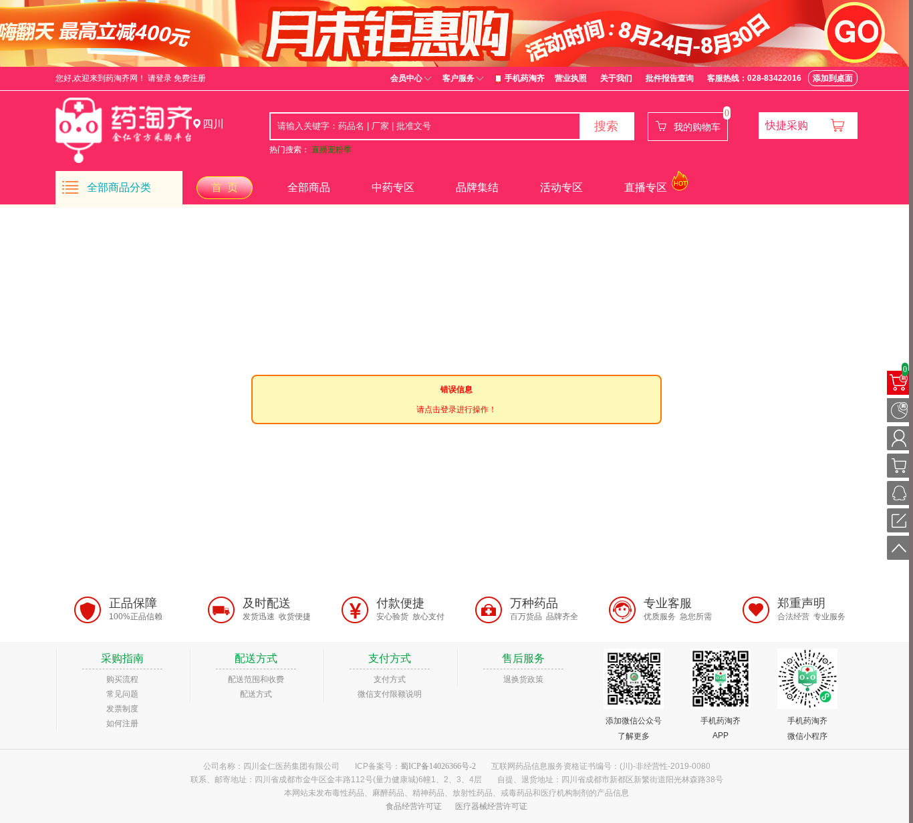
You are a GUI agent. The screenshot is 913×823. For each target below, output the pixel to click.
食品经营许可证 (414, 806)
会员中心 (406, 78)
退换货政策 (523, 679)
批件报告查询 (670, 78)
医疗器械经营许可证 (491, 806)
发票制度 (122, 708)
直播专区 (645, 187)
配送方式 (256, 694)
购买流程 (122, 679)
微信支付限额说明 (390, 694)
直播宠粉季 (331, 149)
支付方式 (390, 679)
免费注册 (190, 78)
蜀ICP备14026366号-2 (438, 766)
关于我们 (616, 78)
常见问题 (122, 694)
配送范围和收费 (256, 679)
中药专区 (393, 187)
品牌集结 (477, 187)
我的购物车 (697, 127)
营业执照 (571, 78)
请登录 (160, 78)
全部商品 (308, 187)
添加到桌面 (833, 78)
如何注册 (122, 723)
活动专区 (561, 187)
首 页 (224, 187)
